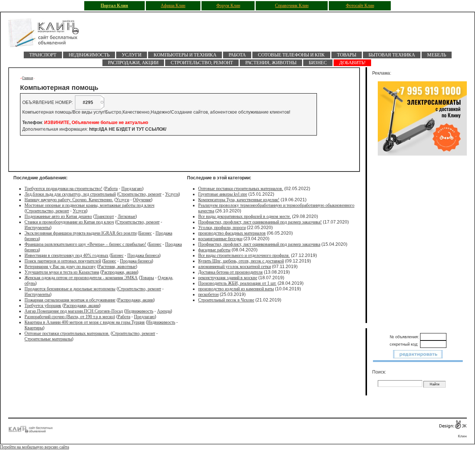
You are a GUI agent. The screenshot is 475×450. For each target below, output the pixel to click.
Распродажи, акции (133, 62)
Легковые (126, 216)
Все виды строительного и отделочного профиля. (244, 255)
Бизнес (318, 62)
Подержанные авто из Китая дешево (58, 216)
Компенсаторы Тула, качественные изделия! (238, 199)
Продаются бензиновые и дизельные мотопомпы (69, 288)
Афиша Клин (173, 5)
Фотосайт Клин (360, 5)
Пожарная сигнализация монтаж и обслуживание (69, 300)
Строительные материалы (48, 339)
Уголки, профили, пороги (222, 227)
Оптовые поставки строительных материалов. (66, 333)
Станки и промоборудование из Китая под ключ (69, 222)
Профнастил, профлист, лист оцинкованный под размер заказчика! (260, 222)
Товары (346, 55)
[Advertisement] (108, 153)
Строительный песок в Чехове (226, 300)
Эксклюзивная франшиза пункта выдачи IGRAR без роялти (80, 233)
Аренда (164, 311)
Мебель (436, 55)
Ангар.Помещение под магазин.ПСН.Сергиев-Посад (73, 311)
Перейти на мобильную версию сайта (34, 447)
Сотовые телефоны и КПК (291, 55)
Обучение (142, 199)
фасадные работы (214, 249)
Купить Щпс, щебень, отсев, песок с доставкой (241, 261)
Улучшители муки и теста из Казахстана (61, 272)
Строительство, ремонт (202, 62)
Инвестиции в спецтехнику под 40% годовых (66, 255)
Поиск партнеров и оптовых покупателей (62, 261)
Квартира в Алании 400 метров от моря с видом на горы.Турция (84, 322)
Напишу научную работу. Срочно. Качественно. (68, 199)
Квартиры (33, 327)
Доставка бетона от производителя (230, 272)
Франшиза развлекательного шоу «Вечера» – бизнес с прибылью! (85, 244)
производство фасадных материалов (232, 233)
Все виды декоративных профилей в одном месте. (244, 216)
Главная (27, 78)
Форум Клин (228, 5)
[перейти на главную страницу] (49, 35)
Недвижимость (89, 55)
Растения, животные (117, 266)
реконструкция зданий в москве (227, 277)
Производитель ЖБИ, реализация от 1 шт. (237, 283)
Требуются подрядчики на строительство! (63, 188)
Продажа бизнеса (143, 255)
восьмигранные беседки (220, 238)
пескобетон (208, 294)
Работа (237, 55)
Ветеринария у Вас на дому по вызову (60, 266)
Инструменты (37, 227)
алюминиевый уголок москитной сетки (234, 266)
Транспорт (42, 55)
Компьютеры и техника (185, 55)
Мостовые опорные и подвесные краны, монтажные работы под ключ (89, 205)
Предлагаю (131, 188)
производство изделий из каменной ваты (236, 288)
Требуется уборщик (42, 305)
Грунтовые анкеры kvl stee (222, 194)
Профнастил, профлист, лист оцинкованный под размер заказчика (259, 244)
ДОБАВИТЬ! (352, 62)
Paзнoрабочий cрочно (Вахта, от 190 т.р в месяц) (69, 316)
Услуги (131, 55)
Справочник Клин (291, 5)
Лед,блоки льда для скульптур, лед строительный (70, 194)
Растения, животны (271, 62)
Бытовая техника (391, 55)
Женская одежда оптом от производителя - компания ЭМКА (81, 277)
